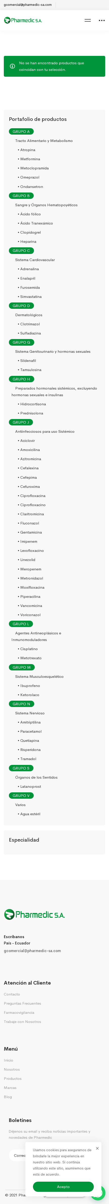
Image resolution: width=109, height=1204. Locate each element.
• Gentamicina (30, 532)
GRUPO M (22, 667)
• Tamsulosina (29, 369)
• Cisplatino (28, 649)
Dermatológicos (28, 314)
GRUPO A (21, 131)
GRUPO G (21, 342)
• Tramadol (27, 759)
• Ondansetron (30, 186)
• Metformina (29, 158)
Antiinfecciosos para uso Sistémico (45, 431)
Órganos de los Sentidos (36, 777)
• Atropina (26, 149)
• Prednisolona (30, 413)
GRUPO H (21, 379)
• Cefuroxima (29, 486)
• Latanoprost (29, 786)
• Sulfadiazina (29, 333)
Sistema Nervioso (30, 713)
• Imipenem (27, 541)
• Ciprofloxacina (31, 495)
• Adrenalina (28, 269)
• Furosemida (29, 287)
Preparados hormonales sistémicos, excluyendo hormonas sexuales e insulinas (54, 391)
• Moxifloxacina (31, 587)
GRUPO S (21, 768)
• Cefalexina (28, 468)
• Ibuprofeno (29, 685)
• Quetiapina (28, 740)
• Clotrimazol (29, 324)
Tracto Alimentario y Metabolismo (44, 140)
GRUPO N (21, 703)
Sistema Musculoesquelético (39, 676)
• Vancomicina (30, 605)
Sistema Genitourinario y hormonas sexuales (52, 351)
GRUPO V (21, 795)
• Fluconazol (28, 523)
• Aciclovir (26, 440)
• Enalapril (26, 278)
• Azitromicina (29, 459)
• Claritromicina (31, 513)
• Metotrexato (30, 658)
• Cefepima (27, 477)
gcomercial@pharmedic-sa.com (32, 950)
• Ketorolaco (28, 694)
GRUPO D (21, 305)
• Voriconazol (29, 614)
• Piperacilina (29, 596)
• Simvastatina (30, 296)
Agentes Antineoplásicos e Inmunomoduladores (36, 636)
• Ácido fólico (29, 214)
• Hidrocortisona (32, 404)
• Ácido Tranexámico (35, 223)
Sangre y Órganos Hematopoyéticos (46, 204)
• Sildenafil (27, 360)
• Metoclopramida (33, 168)
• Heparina (27, 241)
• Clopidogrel (29, 232)
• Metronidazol (30, 578)
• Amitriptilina (29, 722)
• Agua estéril (29, 813)
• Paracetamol (30, 731)
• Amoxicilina (29, 449)
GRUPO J (21, 422)
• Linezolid (26, 559)
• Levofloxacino (31, 550)
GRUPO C (21, 250)
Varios (20, 804)
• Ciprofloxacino (32, 504)
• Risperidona (29, 749)
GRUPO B (21, 195)
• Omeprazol (28, 177)
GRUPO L (21, 623)
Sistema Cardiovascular (35, 260)
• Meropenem (29, 569)
